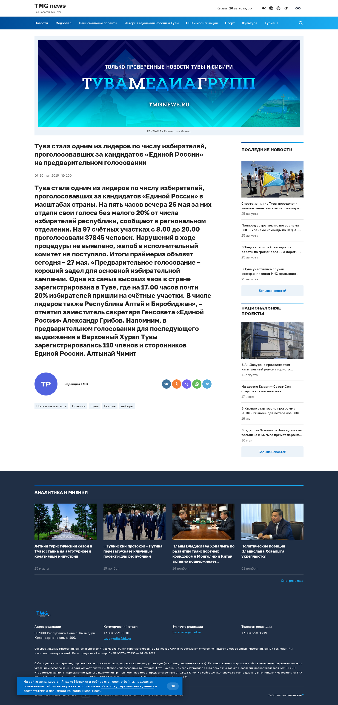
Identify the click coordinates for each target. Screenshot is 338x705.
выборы (127, 406)
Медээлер (63, 23)
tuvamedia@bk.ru (117, 638)
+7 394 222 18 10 (116, 633)
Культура (249, 23)
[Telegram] (207, 384)
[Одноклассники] (176, 384)
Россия (110, 406)
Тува (95, 406)
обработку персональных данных (127, 686)
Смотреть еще (292, 580)
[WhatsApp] (196, 384)
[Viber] (186, 384)
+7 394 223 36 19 (254, 633)
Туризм (271, 23)
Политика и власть (51, 406)
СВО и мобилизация (202, 23)
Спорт (230, 23)
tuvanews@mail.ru (186, 632)
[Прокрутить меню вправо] (278, 23)
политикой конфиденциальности (75, 691)
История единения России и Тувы (151, 23)
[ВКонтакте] (166, 384)
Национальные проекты (98, 23)
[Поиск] (301, 23)
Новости (41, 23)
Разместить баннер (177, 131)
